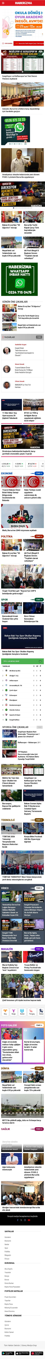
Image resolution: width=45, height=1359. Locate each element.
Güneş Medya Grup (29, 1345)
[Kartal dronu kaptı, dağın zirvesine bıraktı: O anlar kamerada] (33, 1034)
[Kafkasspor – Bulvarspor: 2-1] (9, 748)
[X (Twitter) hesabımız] (21, 1220)
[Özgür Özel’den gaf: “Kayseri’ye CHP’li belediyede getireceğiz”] (22, 577)
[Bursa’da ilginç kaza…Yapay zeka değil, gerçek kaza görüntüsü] (33, 924)
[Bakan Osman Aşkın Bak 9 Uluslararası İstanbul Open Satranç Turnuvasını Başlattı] (33, 795)
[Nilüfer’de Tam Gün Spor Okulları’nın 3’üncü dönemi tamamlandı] (11, 770)
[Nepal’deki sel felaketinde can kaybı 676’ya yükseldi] (9, 330)
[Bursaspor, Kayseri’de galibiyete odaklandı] (11, 795)
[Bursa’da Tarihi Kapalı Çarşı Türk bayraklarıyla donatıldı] (9, 321)
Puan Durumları (10, 1297)
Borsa (7, 1280)
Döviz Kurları (9, 1283)
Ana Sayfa (8, 1269)
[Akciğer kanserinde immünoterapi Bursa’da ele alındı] (22, 1193)
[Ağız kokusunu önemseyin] (11, 1159)
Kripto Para (9, 1304)
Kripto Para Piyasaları (12, 1287)
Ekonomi (8, 1241)
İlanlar (7, 1244)
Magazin (8, 1255)
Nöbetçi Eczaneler (11, 1308)
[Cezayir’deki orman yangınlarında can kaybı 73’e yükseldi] (33, 1077)
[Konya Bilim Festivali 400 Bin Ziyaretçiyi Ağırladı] (33, 828)
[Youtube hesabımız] (29, 1220)
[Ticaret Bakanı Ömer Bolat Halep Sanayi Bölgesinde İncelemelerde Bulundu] (11, 482)
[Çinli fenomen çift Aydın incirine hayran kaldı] (22, 986)
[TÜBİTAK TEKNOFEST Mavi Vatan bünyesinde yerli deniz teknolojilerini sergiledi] (22, 863)
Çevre (7, 1325)
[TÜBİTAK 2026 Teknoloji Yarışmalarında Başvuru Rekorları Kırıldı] (11, 828)
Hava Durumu (10, 1311)
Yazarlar (8, 1272)
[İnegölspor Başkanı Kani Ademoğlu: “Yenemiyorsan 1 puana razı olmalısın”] (9, 737)
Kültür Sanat (9, 1332)
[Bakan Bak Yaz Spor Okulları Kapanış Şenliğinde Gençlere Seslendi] (22, 637)
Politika (7, 1252)
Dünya (7, 1259)
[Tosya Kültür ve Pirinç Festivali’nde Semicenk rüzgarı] (33, 957)
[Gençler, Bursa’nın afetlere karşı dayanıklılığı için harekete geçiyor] (22, 94)
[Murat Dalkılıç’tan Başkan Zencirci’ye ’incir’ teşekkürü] (11, 957)
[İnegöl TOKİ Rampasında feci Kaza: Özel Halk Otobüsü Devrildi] (11, 924)
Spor (6, 1248)
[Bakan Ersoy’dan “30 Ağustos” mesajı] (9, 312)
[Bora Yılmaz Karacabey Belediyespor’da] (33, 608)
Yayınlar (7, 1300)
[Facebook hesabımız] (17, 1220)
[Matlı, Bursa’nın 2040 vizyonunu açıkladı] (22, 516)
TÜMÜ (39, 337)
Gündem (8, 1237)
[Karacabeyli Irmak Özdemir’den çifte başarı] (11, 608)
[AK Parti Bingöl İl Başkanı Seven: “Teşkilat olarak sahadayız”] (33, 545)
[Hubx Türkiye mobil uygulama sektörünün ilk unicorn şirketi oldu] (33, 482)
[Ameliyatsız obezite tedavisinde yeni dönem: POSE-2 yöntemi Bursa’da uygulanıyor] (22, 160)
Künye (7, 1276)
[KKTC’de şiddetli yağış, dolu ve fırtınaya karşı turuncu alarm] (22, 1106)
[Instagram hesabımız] (25, 1220)
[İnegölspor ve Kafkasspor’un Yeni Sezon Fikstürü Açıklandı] (22, 62)
